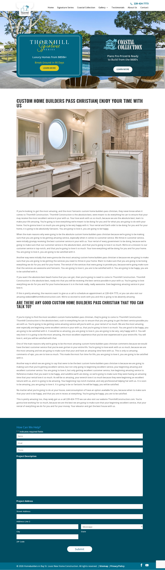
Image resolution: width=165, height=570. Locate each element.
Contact (144, 7)
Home (51, 7)
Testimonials (118, 7)
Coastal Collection (86, 7)
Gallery (102, 7)
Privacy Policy (117, 566)
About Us (132, 7)
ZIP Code (20, 541)
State (83, 531)
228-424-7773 (141, 3)
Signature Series (65, 7)
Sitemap (103, 566)
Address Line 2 (23, 521)
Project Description (26, 456)
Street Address (23, 511)
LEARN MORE (49, 68)
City (18, 531)
